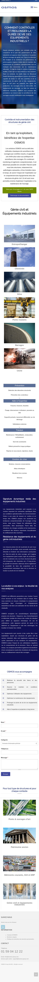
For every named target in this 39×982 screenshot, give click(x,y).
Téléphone (4, 749)
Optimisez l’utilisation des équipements (19, 693)
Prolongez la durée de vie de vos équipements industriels (22, 704)
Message (4, 757)
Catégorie (4, 740)
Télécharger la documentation (19, 195)
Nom (3, 722)
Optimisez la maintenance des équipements (21, 698)
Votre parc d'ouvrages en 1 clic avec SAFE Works (19, 190)
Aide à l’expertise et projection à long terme (20, 709)
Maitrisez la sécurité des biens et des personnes (22, 681)
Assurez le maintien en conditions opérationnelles (22, 688)
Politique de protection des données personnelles (20, 939)
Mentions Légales (12, 937)
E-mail (3, 731)
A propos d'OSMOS (12, 935)
